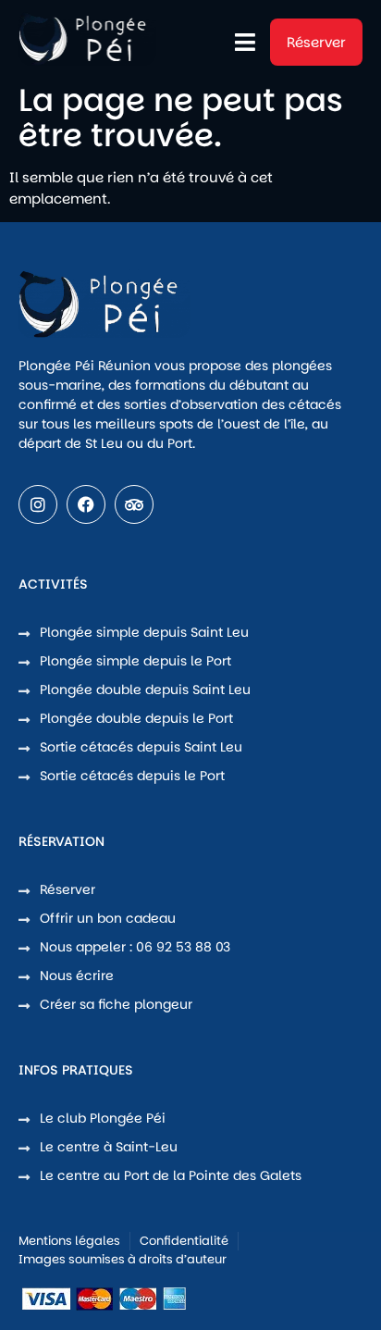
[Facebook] (86, 504)
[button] (245, 42)
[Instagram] (37, 504)
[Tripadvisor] (134, 504)
